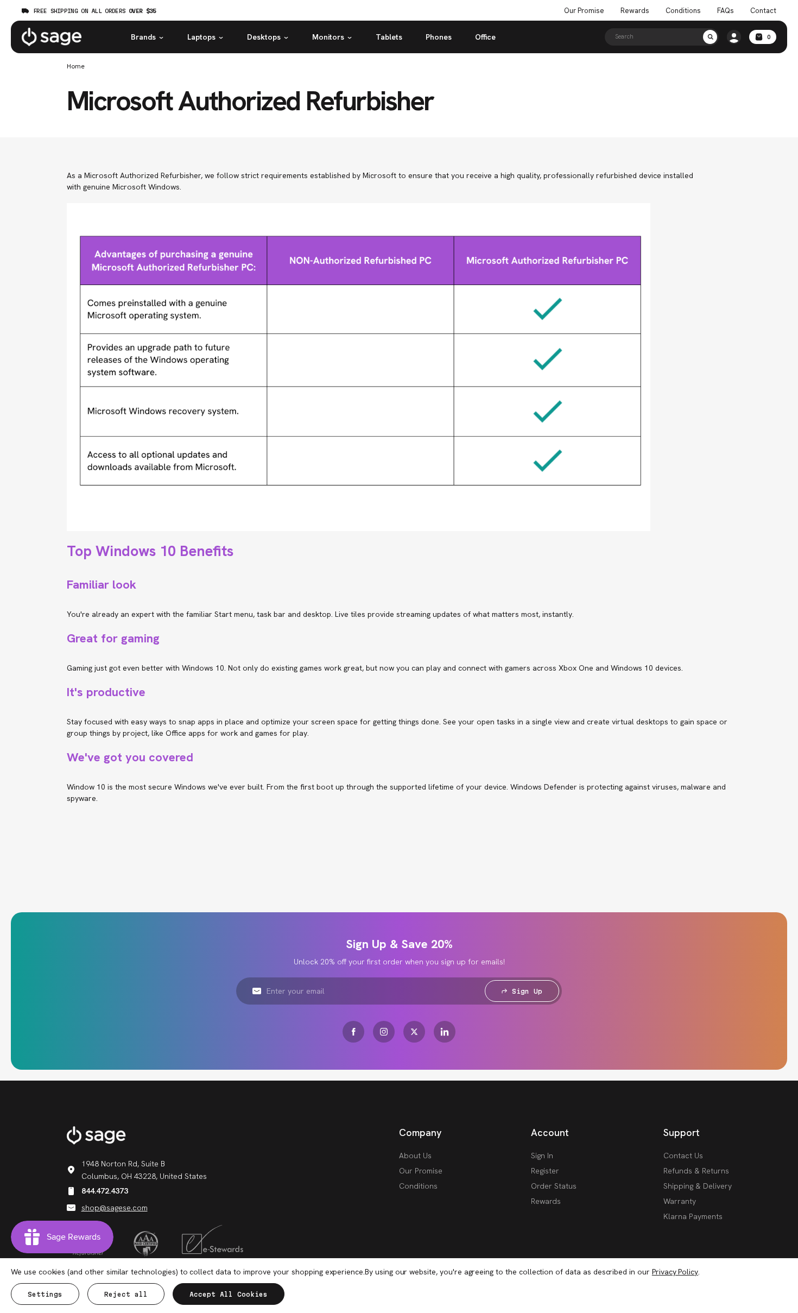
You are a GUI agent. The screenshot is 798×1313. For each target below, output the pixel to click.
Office (485, 37)
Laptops (201, 37)
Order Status (554, 1186)
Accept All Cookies (228, 1294)
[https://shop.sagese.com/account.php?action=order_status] (734, 37)
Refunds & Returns (696, 1171)
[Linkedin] (444, 1032)
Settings (45, 1294)
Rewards (634, 11)
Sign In (542, 1155)
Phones (439, 37)
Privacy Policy (675, 1272)
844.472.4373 (104, 1191)
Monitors (328, 37)
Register (545, 1171)
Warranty (679, 1201)
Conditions (683, 11)
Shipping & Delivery (697, 1186)
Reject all (126, 1294)
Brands (143, 37)
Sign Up (527, 991)
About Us (415, 1155)
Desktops (264, 37)
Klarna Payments (693, 1216)
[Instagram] (384, 1032)
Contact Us (683, 1155)
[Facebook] (353, 1032)
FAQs (725, 11)
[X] (414, 1032)
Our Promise (584, 11)
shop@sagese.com (114, 1208)
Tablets (389, 37)
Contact (763, 11)
